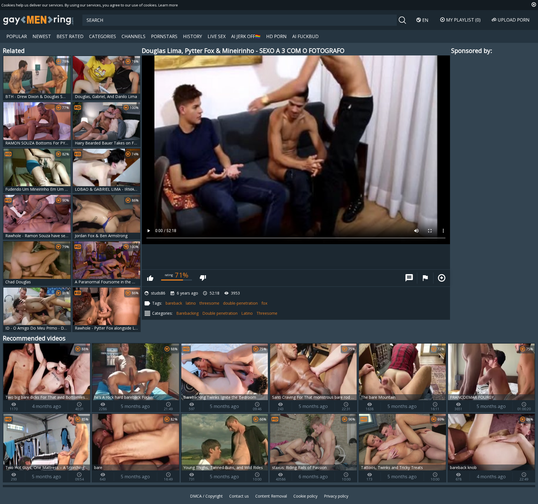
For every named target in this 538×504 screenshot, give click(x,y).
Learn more (168, 5)
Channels (133, 36)
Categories (102, 36)
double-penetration (240, 303)
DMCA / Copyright (206, 496)
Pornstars (164, 36)
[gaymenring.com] (38, 20)
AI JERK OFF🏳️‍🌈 (246, 36)
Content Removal (271, 496)
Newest (42, 36)
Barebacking (187, 313)
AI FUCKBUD (305, 36)
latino (191, 303)
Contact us (239, 496)
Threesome (266, 313)
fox (264, 303)
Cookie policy (305, 496)
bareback (174, 303)
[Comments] (409, 278)
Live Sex (217, 36)
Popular (16, 36)
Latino (247, 313)
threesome (209, 303)
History (192, 36)
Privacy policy (336, 496)
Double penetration (220, 313)
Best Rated (70, 36)
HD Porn (276, 36)
